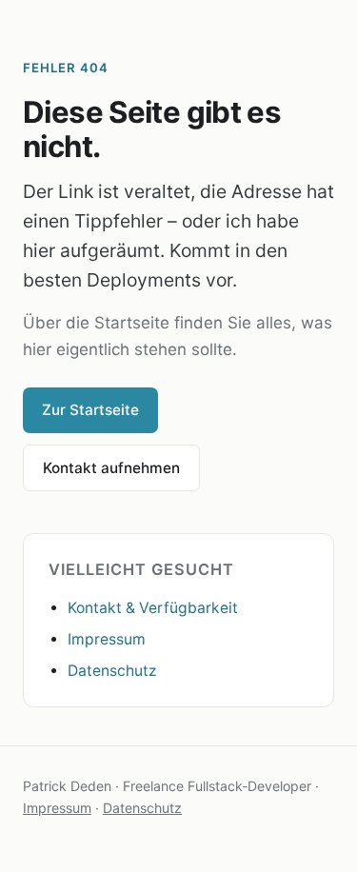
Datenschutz (112, 671)
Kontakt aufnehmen (111, 468)
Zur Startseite (90, 410)
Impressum (107, 639)
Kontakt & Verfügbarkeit (153, 608)
